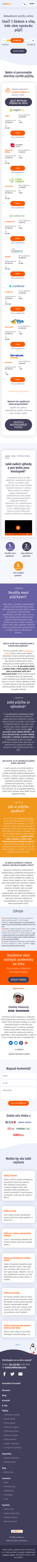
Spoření (6, 1505)
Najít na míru (18, 102)
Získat (17, 133)
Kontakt (6, 1400)
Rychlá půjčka (9, 1419)
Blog (4, 1395)
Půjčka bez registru (12, 1427)
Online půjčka (9, 1423)
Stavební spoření (11, 1517)
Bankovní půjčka (11, 1435)
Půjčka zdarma (10, 1439)
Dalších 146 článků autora (19, 1054)
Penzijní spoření (10, 1521)
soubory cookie (8, 1555)
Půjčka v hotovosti (11, 1443)
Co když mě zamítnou (13, 1448)
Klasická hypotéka (11, 1458)
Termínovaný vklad (11, 1513)
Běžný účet (8, 1472)
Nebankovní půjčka (22, 1011)
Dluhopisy (8, 1495)
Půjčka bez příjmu (11, 1431)
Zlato (6, 1499)
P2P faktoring (9, 1486)
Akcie (6, 1482)
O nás (4, 1406)
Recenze (6, 1390)
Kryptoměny (9, 1491)
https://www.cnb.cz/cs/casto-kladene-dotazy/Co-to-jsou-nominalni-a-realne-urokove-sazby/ (18, 924)
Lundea (7, 456)
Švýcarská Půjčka (9, 151)
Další (17, 1345)
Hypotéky (6, 1454)
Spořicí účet (9, 1509)
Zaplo (7, 116)
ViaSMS (8, 257)
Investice (6, 1478)
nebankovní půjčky (26, 818)
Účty (4, 1468)
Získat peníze (18, 51)
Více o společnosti (17, 137)
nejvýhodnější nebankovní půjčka (20, 714)
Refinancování (10, 1462)
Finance (11, 1011)
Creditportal (10, 222)
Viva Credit (9, 327)
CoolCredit (9, 186)
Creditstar (9, 292)
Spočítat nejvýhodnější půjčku (18, 425)
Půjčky (13, 456)
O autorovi (19, 1049)
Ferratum (8, 362)
